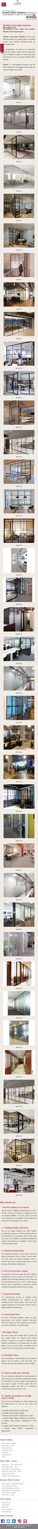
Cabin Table (5, 1452)
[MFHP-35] (19, 1092)
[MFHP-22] (19, 708)
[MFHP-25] (19, 796)
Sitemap (22, 1527)
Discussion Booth (7, 1509)
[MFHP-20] (19, 649)
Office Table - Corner (8, 1445)
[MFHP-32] (19, 1003)
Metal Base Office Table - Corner (11, 1471)
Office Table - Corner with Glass (11, 1469)
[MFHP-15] (19, 501)
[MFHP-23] (19, 737)
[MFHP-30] (19, 944)
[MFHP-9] (19, 324)
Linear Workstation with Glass (11, 1488)
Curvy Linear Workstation (9, 1486)
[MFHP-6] (19, 235)
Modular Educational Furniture (11, 1476)
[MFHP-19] (19, 619)
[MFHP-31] (19, 973)
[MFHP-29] (19, 914)
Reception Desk (6, 1448)
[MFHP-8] (19, 294)
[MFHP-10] (19, 353)
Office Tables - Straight (9, 1443)
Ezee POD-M (6, 1502)
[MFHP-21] (19, 678)
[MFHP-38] (19, 1180)
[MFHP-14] (19, 471)
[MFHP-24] (19, 767)
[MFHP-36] (19, 1121)
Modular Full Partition (8, 1473)
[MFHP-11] (19, 383)
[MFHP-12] (19, 412)
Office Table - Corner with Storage (12, 1464)
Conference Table (7, 1450)
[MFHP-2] (19, 117)
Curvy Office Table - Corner (10, 1467)
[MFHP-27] (19, 855)
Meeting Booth (6, 1511)
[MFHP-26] (19, 826)
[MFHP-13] (19, 442)
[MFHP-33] (19, 1032)
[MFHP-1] (19, 87)
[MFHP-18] (19, 590)
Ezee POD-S (6, 1505)
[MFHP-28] (19, 885)
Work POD (5, 1507)
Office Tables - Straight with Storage (12, 1483)
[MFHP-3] (19, 147)
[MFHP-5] (19, 206)
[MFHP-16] (19, 530)
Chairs (4, 1457)
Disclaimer (16, 1527)
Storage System (7, 1454)
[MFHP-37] (19, 1151)
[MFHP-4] (19, 176)
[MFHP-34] (19, 1062)
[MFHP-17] (19, 560)
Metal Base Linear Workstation (11, 1490)
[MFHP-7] (19, 265)
